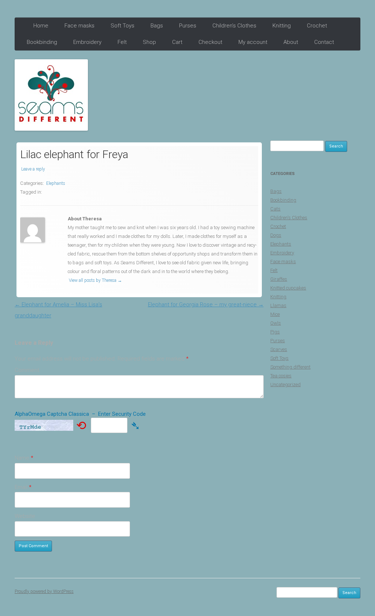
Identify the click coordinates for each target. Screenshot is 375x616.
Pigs (275, 332)
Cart (177, 42)
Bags (157, 25)
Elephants (55, 183)
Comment (27, 370)
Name (24, 458)
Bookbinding (42, 42)
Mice (275, 314)
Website (25, 516)
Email (23, 487)
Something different (290, 367)
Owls (275, 323)
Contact (324, 42)
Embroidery (87, 42)
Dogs (275, 235)
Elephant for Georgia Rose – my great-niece (206, 304)
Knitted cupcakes (288, 288)
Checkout (210, 42)
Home (40, 25)
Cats (275, 209)
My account (252, 42)
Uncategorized (285, 384)
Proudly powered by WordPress (44, 591)
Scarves (278, 349)
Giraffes (278, 279)
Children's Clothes (288, 217)
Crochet (317, 25)
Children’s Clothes (234, 25)
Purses (187, 25)
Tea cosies (281, 375)
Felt (122, 42)
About (290, 42)
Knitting (281, 25)
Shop (149, 42)
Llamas (278, 305)
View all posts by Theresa (95, 280)
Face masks (79, 25)
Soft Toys (122, 25)
